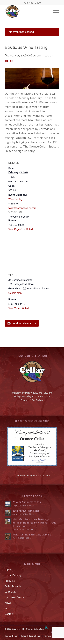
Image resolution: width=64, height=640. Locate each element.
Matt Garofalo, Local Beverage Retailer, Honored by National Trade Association (34, 523)
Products (10, 580)
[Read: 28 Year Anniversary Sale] (8, 504)
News (8, 602)
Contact (9, 613)
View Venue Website (19, 308)
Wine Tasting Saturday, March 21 (32, 534)
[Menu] (54, 12)
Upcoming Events (14, 597)
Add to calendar (22, 323)
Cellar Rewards (13, 586)
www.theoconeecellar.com (22, 208)
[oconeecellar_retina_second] (26, 12)
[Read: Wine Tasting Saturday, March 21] (8, 536)
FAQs (8, 608)
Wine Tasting (15, 199)
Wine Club (10, 591)
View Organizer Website (21, 229)
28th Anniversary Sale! (25, 510)
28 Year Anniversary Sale (26, 502)
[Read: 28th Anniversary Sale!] (8, 513)
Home (8, 569)
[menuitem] (54, 12)
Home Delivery (13, 575)
